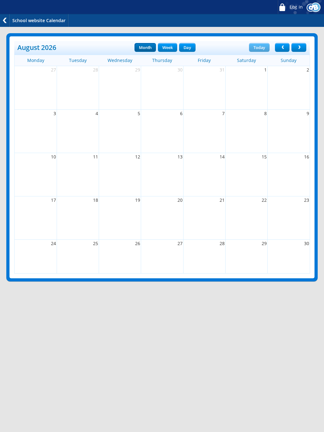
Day (187, 47)
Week (167, 47)
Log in (296, 7)
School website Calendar (38, 20)
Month (145, 47)
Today (259, 47)
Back (4, 20)
